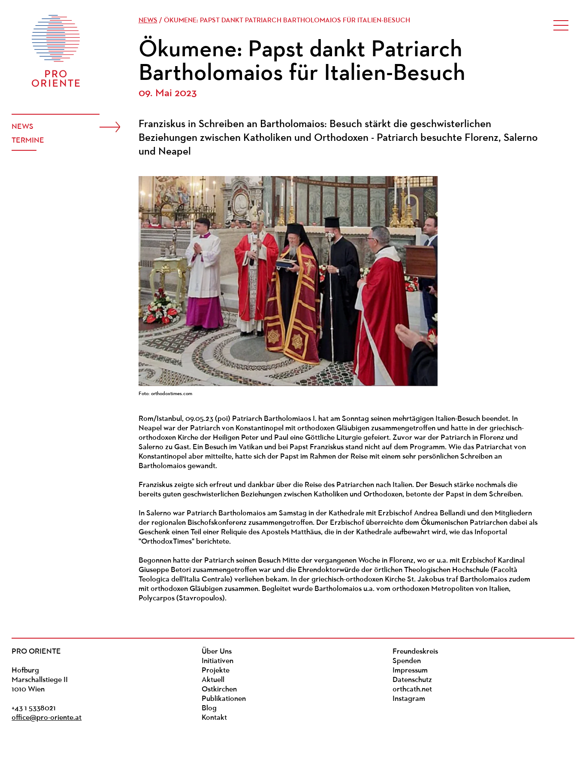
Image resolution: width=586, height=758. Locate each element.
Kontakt (214, 718)
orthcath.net (412, 690)
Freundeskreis (415, 652)
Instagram (409, 699)
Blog (209, 708)
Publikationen (224, 699)
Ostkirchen (219, 690)
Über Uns (217, 652)
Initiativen (217, 661)
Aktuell (213, 680)
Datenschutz (412, 680)
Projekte (216, 671)
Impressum (410, 671)
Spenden (407, 661)
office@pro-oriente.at (47, 718)
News (22, 127)
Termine (28, 141)
